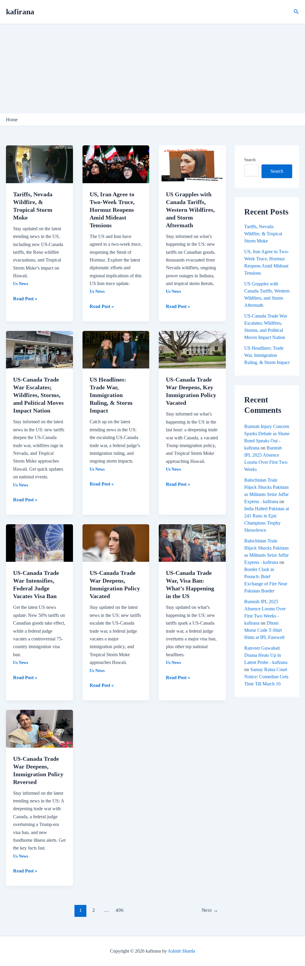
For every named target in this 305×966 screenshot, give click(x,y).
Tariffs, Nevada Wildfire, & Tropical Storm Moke (263, 233)
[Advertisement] (152, 69)
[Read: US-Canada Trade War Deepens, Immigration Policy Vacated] (116, 542)
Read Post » (25, 298)
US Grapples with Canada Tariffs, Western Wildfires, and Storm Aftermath (190, 209)
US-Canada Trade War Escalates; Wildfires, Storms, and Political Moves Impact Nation (38, 395)
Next (210, 910)
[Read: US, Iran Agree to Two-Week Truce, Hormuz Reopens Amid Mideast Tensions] (116, 163)
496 (120, 910)
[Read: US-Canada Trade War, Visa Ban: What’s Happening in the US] (192, 542)
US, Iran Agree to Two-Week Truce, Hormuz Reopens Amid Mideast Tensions (112, 209)
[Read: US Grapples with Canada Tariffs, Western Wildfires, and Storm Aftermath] (192, 163)
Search (250, 160)
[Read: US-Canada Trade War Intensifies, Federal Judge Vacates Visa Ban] (39, 542)
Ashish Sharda (181, 950)
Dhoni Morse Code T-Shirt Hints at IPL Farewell (264, 630)
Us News (20, 283)
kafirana (20, 11)
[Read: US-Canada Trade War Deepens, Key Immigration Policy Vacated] (192, 349)
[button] (296, 12)
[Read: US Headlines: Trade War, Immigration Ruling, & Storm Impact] (116, 349)
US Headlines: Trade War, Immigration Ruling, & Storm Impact (111, 395)
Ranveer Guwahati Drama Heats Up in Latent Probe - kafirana (265, 655)
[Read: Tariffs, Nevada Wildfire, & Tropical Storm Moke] (39, 163)
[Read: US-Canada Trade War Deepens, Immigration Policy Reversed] (39, 728)
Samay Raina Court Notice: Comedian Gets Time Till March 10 (266, 676)
